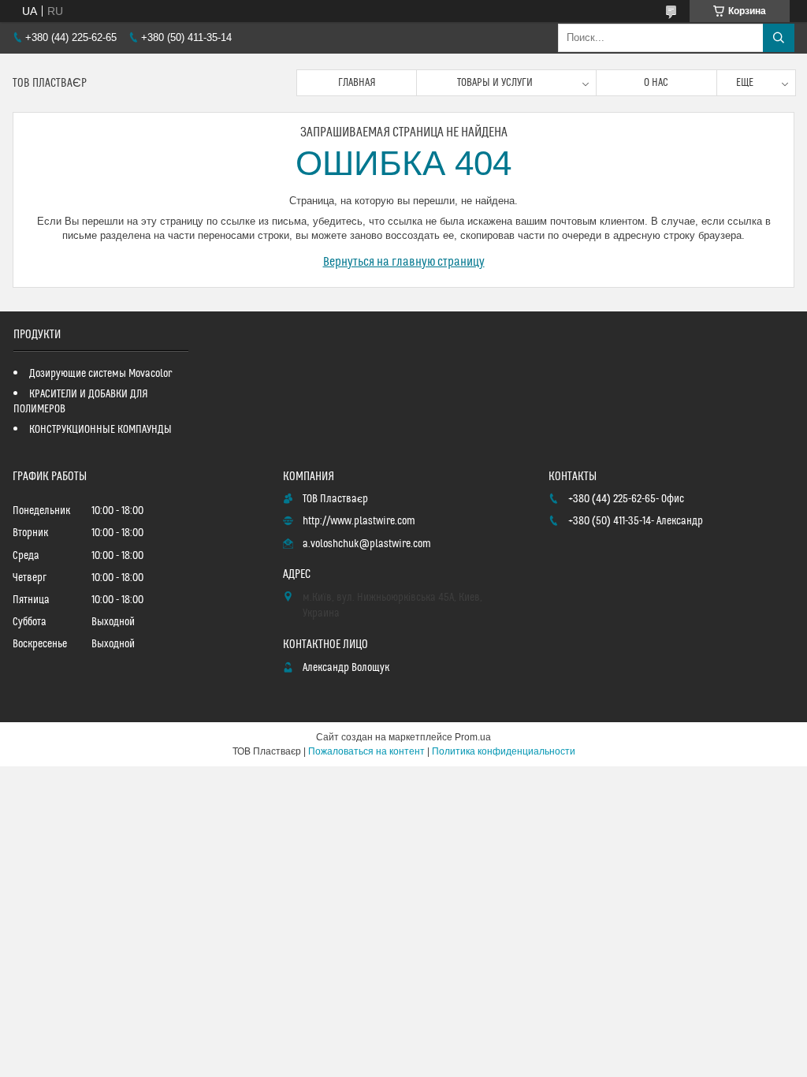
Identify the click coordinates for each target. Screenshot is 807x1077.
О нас (656, 82)
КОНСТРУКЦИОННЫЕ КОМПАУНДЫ (100, 429)
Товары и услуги (495, 82)
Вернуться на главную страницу (404, 262)
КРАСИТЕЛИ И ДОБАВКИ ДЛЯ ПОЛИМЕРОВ (80, 402)
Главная (357, 82)
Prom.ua (473, 737)
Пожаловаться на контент (366, 751)
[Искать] (778, 38)
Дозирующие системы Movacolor (100, 373)
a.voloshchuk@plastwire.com (367, 544)
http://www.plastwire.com (359, 521)
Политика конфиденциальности (503, 751)
